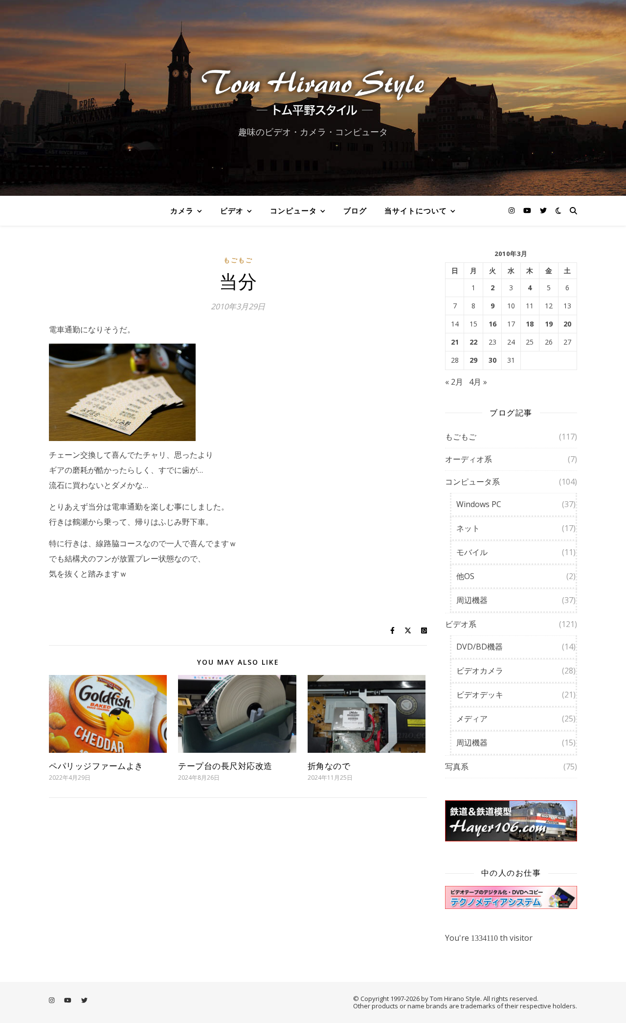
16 (492, 324)
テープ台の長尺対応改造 (225, 765)
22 (473, 342)
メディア (472, 718)
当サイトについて (415, 210)
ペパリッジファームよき (96, 765)
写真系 (457, 766)
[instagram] (512, 210)
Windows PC (478, 504)
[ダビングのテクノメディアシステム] (511, 897)
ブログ (355, 210)
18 (530, 324)
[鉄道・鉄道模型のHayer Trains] (511, 821)
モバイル (472, 552)
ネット (468, 528)
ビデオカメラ (479, 670)
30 (492, 360)
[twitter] (543, 210)
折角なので (329, 765)
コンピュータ (293, 210)
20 (567, 324)
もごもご (238, 260)
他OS (465, 576)
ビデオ (232, 210)
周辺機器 (472, 600)
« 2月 (454, 381)
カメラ (182, 210)
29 (473, 360)
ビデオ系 (460, 624)
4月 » (478, 381)
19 (549, 324)
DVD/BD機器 (479, 646)
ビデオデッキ (479, 694)
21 (455, 342)
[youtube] (528, 210)
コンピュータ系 (472, 481)
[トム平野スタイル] (313, 89)
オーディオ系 (468, 459)
